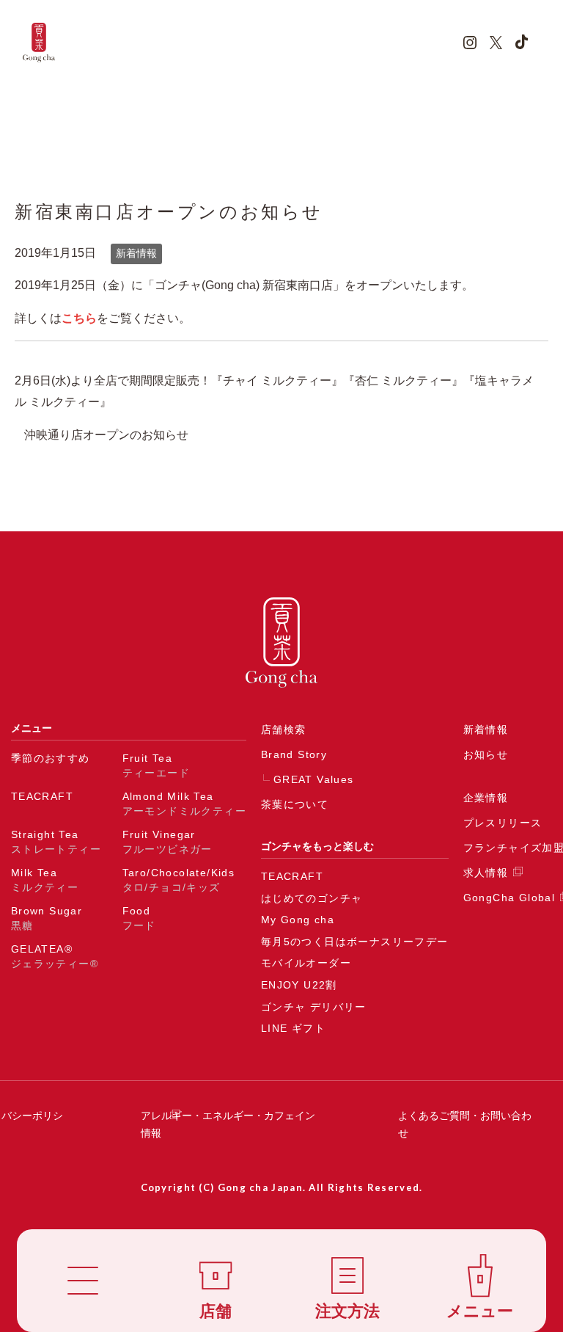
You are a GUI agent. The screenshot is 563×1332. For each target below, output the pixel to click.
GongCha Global (509, 897)
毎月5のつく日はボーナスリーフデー (355, 941)
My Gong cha (297, 919)
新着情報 (136, 253)
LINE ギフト (293, 1028)
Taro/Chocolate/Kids (178, 880)
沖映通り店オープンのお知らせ (106, 435)
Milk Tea (44, 880)
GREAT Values (313, 779)
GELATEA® (54, 956)
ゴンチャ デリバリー (314, 1007)
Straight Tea (56, 842)
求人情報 (486, 872)
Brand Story (294, 754)
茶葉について (294, 804)
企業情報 (486, 798)
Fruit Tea (156, 765)
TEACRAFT (42, 796)
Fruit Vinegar (167, 842)
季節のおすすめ (50, 758)
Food (139, 918)
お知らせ (486, 754)
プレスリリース (502, 823)
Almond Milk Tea (184, 803)
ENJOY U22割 (299, 985)
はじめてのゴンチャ (312, 898)
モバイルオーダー (306, 963)
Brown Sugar (46, 918)
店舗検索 (283, 729)
